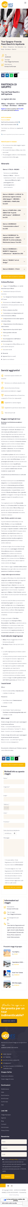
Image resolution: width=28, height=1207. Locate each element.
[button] (25, 22)
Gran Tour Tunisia (17, 972)
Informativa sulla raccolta (9, 1203)
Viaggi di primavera (13, 62)
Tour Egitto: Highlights (15, 952)
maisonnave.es (17, 700)
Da (13, 954)
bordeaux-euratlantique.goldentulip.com (14, 712)
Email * (5, 795)
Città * (5, 813)
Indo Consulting (14, 1195)
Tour (6, 62)
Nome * (6, 778)
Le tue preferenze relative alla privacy (15, 1199)
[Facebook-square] (8, 1185)
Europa (7, 66)
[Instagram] (11, 1185)
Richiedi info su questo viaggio (13, 276)
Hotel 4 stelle (14, 930)
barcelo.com (19, 691)
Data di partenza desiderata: (12, 830)
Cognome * (7, 787)
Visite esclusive (15, 937)
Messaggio (6, 838)
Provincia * (6, 822)
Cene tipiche (11, 925)
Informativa (19, 865)
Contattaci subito (9, 1020)
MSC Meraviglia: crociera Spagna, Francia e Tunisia (17, 983)
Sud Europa (12, 66)
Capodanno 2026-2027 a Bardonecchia (17, 962)
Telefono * (6, 806)
